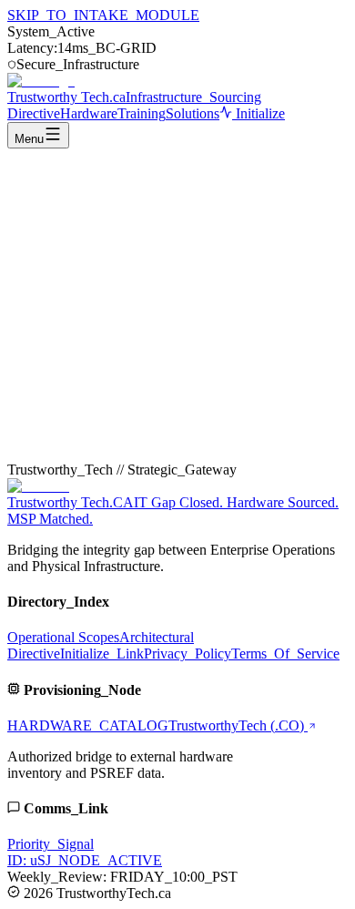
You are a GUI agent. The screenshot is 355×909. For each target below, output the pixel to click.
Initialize (258, 113)
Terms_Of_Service (285, 653)
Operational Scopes (63, 637)
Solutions (192, 113)
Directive (33, 113)
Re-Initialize (162, 445)
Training (141, 113)
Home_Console (72, 445)
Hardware (88, 113)
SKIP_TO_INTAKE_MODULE (103, 15)
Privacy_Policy (187, 653)
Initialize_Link (102, 653)
